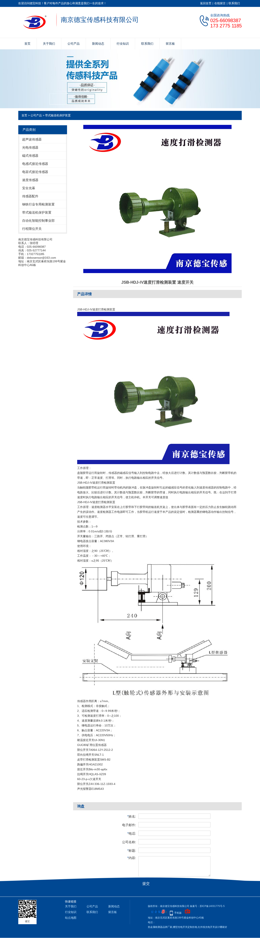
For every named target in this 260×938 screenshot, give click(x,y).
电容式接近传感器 (35, 172)
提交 (146, 884)
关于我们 (49, 43)
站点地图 (70, 917)
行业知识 (123, 43)
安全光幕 (28, 188)
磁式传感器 (30, 155)
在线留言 (220, 3)
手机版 (178, 912)
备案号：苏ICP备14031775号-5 (207, 906)
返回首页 (205, 3)
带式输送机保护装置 (58, 115)
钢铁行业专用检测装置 (38, 204)
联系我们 (234, 3)
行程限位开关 (32, 228)
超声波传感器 (32, 139)
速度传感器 (30, 180)
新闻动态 (98, 43)
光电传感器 (30, 147)
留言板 (170, 43)
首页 (27, 43)
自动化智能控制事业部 (38, 220)
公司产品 (73, 43)
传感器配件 (30, 196)
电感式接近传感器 (35, 163)
